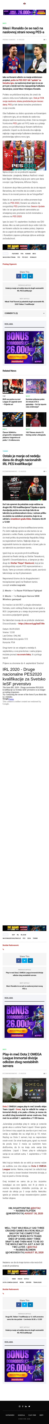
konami (28, 253)
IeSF (13, 935)
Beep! (41, 1415)
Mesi (34, 253)
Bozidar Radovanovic (10, 471)
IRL (18, 935)
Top (4, 396)
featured (15, 253)
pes (19, 257)
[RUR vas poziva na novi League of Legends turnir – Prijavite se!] (13, 386)
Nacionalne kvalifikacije (12, 938)
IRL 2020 (23, 935)
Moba (22, 1282)
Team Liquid (37, 1282)
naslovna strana (9, 257)
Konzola (21, 1415)
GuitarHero (10, 1415)
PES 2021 (25, 257)
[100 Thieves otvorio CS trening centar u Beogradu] (36, 419)
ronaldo (33, 257)
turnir (35, 938)
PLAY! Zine (32, 1415)
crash (20, 1279)
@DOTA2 (36, 1208)
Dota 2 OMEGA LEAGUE (10, 1282)
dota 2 (26, 1279)
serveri (28, 1282)
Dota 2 (5, 1106)
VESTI (4, 23)
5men (18, 1109)
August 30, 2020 (34, 1213)
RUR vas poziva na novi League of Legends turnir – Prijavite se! (12, 401)
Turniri (5, 451)
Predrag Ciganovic (9, 39)
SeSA (29, 938)
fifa (22, 253)
